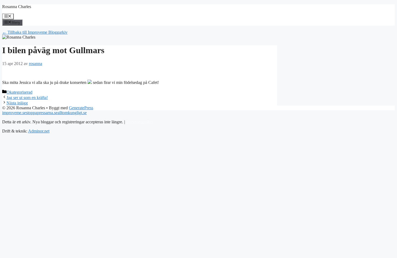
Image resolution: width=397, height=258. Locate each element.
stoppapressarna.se (42, 112)
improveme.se (14, 112)
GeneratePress (81, 108)
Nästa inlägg (17, 103)
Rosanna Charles (16, 6)
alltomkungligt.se (72, 112)
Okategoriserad (19, 92)
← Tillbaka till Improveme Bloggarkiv (35, 32)
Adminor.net (38, 131)
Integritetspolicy (139, 122)
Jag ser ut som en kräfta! (27, 97)
